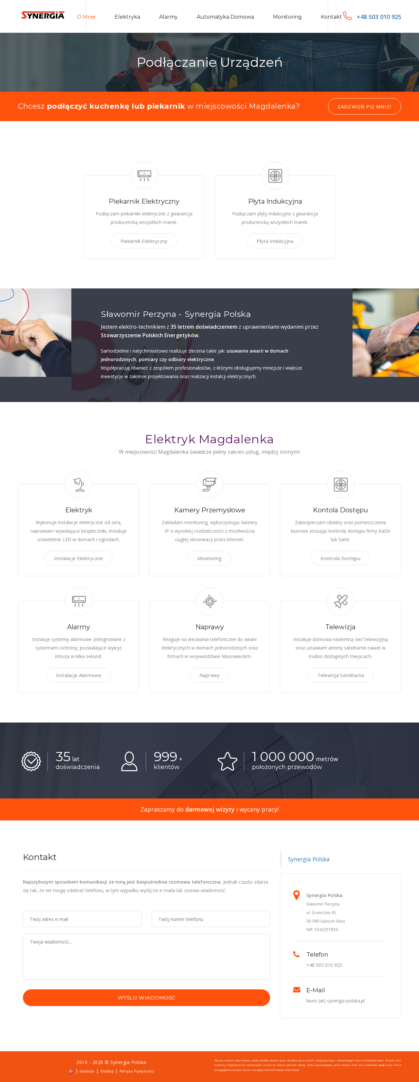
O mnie (86, 17)
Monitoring (287, 17)
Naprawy (209, 675)
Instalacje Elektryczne (78, 558)
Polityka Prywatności (136, 1071)
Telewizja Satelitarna (340, 675)
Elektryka (127, 17)
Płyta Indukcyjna (275, 241)
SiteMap (107, 1071)
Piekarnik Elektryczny (144, 241)
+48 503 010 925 (379, 17)
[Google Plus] (71, 1071)
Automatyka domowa (225, 17)
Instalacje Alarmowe (78, 675)
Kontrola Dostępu (340, 558)
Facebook (87, 1071)
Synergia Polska (309, 859)
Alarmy (168, 17)
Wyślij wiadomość (146, 998)
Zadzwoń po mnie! (364, 106)
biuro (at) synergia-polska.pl (335, 1001)
